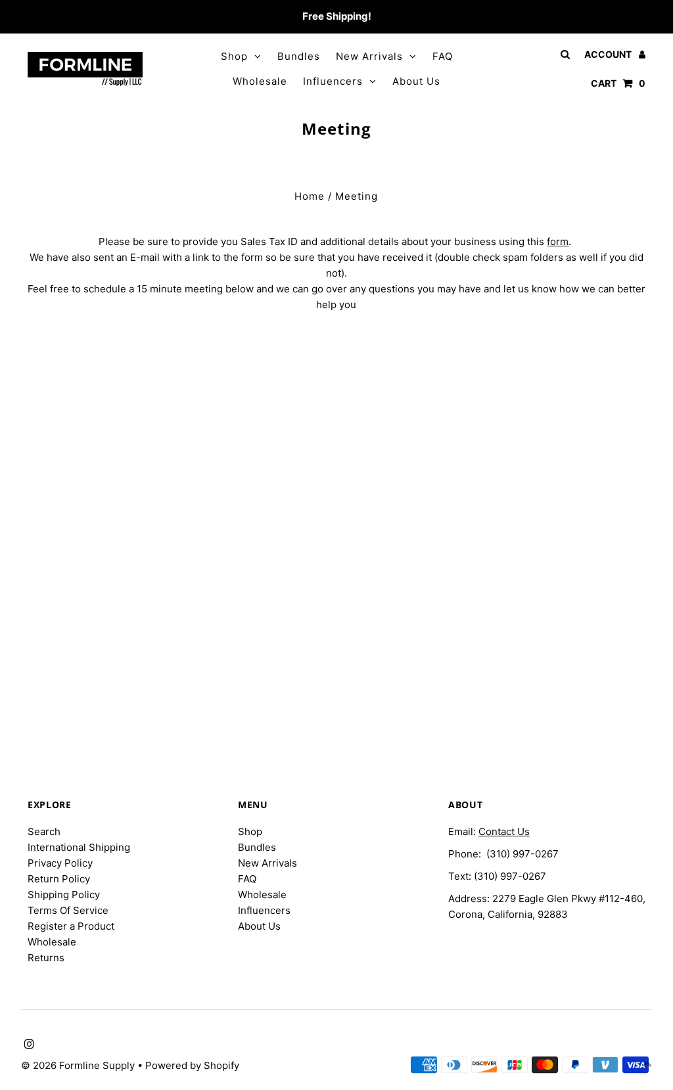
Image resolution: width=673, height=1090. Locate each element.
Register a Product (71, 926)
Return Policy (59, 879)
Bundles (298, 56)
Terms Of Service (68, 910)
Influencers (333, 81)
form (558, 241)
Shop (234, 56)
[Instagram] (27, 17)
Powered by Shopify (192, 1065)
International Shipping (79, 847)
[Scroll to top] (647, 1064)
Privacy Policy (60, 863)
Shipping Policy (64, 894)
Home (309, 196)
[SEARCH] (562, 54)
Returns (46, 957)
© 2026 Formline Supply (79, 1065)
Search (44, 831)
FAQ (442, 56)
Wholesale (260, 81)
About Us (416, 81)
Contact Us (504, 831)
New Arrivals (369, 56)
